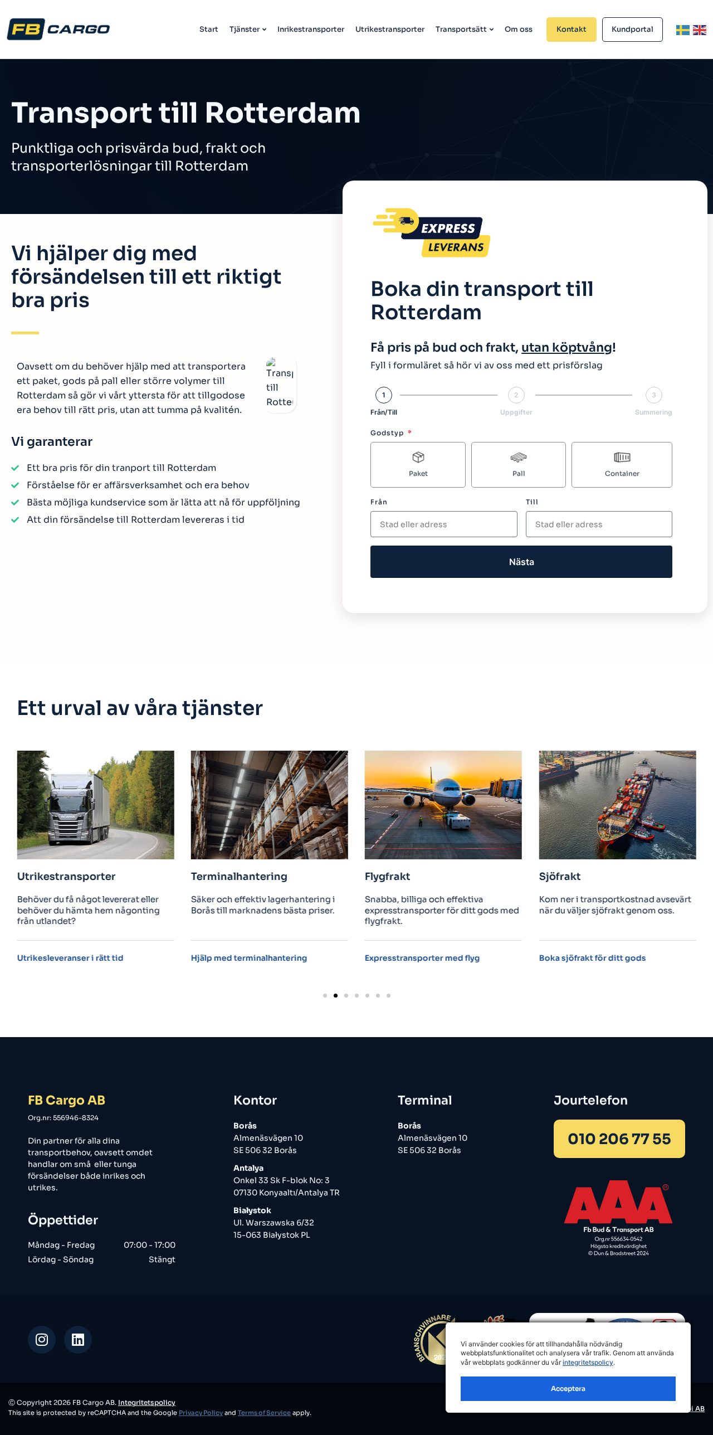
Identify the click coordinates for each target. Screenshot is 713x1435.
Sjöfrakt (559, 877)
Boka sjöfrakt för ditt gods (592, 959)
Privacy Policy (201, 1413)
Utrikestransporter (389, 29)
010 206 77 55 (619, 1139)
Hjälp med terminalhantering (249, 959)
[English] (700, 29)
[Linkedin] (78, 1340)
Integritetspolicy (146, 1402)
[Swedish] (683, 29)
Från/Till (383, 412)
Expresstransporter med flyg (422, 959)
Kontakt (571, 29)
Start (208, 29)
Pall (518, 473)
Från (379, 502)
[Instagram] (42, 1340)
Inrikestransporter (310, 29)
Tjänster (244, 29)
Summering (653, 412)
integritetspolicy (588, 1362)
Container (622, 473)
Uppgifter (516, 412)
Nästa (521, 561)
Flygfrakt (388, 877)
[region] (568, 1367)
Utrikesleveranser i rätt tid (70, 959)
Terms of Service (264, 1413)
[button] (325, 996)
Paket (418, 473)
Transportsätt (461, 29)
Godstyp (388, 433)
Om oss (519, 29)
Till (532, 502)
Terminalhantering (239, 877)
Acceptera (568, 1388)
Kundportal (632, 29)
